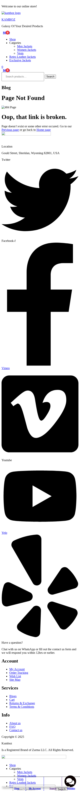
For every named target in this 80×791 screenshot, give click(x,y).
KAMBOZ (8, 19)
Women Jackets (26, 49)
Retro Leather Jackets (22, 56)
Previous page (10, 129)
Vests (20, 53)
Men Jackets (24, 46)
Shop (12, 39)
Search (50, 76)
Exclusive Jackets (20, 60)
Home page (44, 129)
